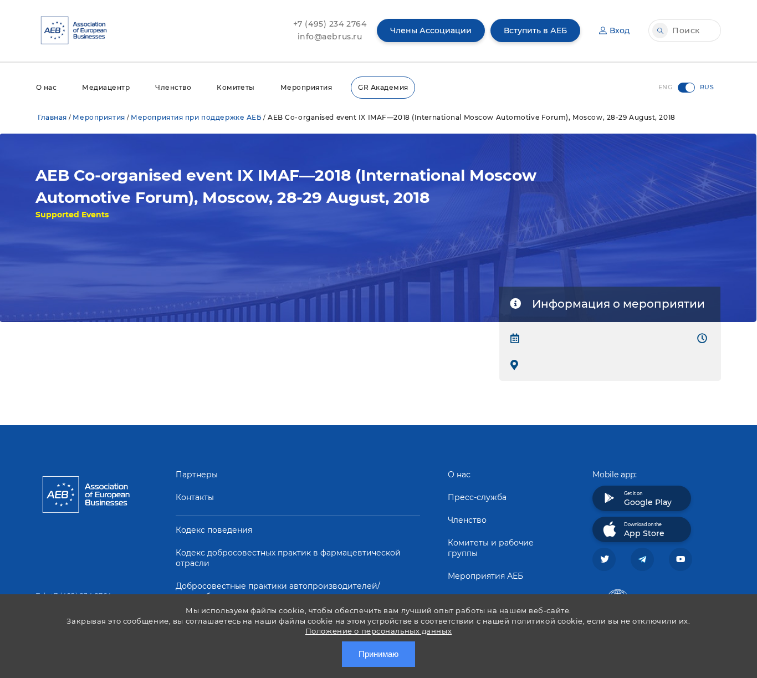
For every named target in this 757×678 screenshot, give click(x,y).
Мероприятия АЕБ (485, 576)
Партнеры (197, 475)
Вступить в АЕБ (535, 30)
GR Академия (383, 87)
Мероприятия (306, 87)
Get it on (648, 499)
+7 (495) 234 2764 (330, 24)
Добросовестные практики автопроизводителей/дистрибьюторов (278, 591)
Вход (620, 30)
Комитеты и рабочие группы (491, 548)
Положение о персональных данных (378, 630)
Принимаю (378, 654)
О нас (46, 87)
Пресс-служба (477, 497)
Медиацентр (106, 87)
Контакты (195, 497)
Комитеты (236, 87)
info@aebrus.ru (330, 37)
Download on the (644, 530)
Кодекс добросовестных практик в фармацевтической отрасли (288, 558)
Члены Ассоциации (431, 30)
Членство (173, 87)
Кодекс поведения (214, 530)
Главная (52, 117)
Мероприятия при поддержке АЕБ (196, 117)
